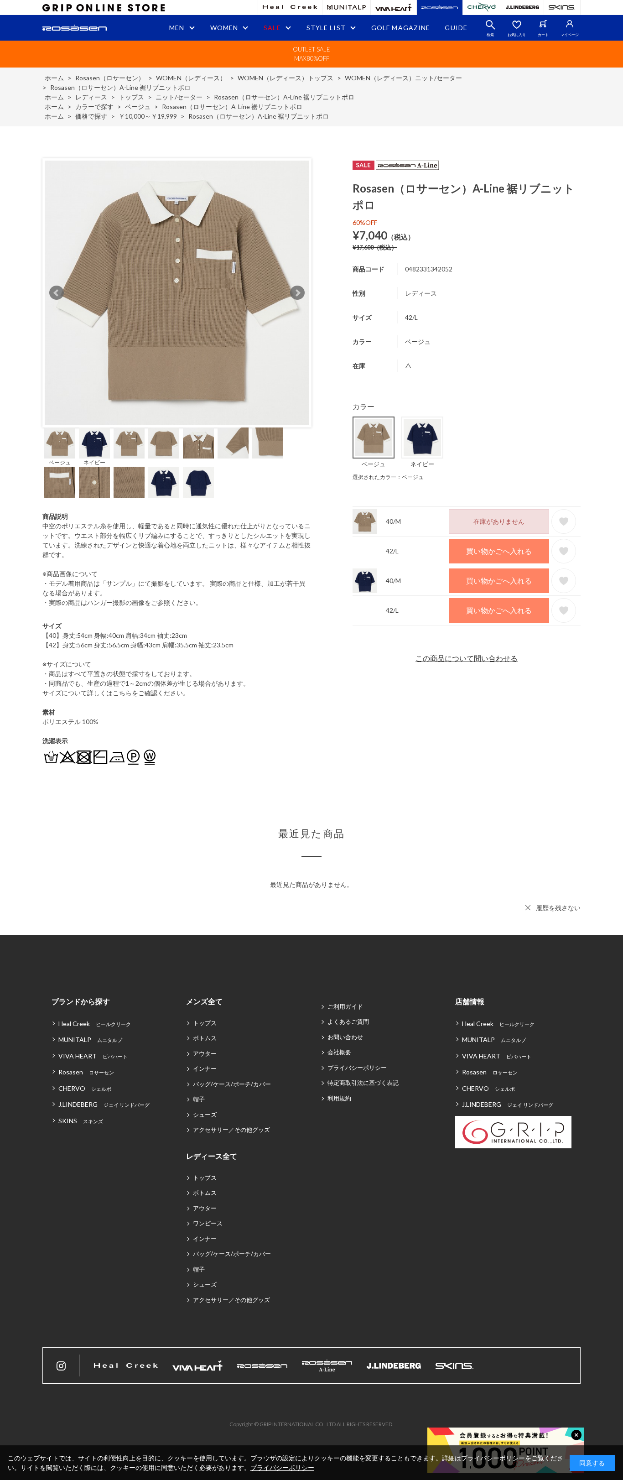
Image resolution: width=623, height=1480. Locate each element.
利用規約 (339, 1098)
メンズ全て (204, 1001)
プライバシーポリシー (357, 1067)
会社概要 (339, 1052)
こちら (122, 693)
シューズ (205, 1114)
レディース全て (211, 1156)
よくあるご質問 (348, 1021)
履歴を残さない (558, 908)
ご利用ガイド (345, 1006)
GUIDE (456, 27)
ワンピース (208, 1223)
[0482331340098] (94, 443)
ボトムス (205, 1038)
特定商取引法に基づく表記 (363, 1082)
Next (297, 293)
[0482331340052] (59, 443)
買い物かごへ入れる (499, 551)
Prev (56, 293)
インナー (205, 1068)
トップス (205, 1023)
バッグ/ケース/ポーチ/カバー (232, 1084)
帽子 (199, 1099)
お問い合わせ (345, 1037)
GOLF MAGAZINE (401, 27)
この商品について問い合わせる (466, 658)
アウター (205, 1053)
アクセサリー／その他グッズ (231, 1129)
